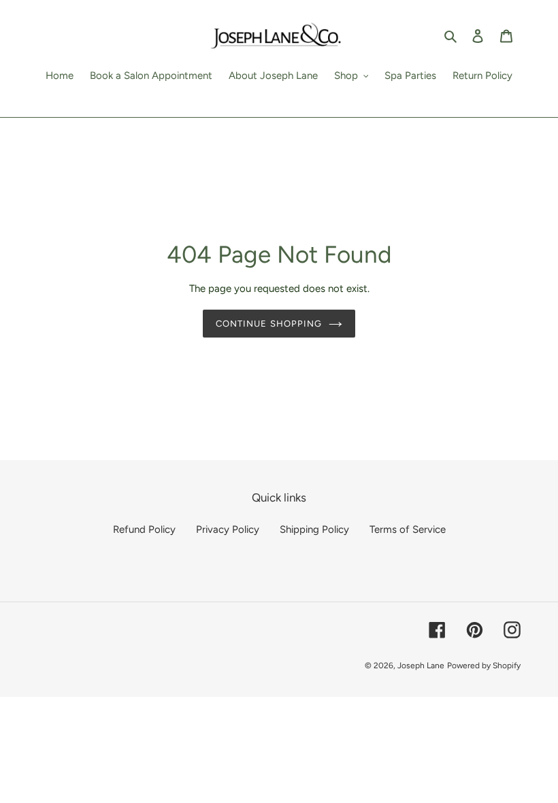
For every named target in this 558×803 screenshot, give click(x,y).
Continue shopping (269, 323)
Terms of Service (408, 529)
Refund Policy (144, 529)
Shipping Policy (314, 529)
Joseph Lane (420, 665)
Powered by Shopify (484, 665)
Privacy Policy (227, 529)
